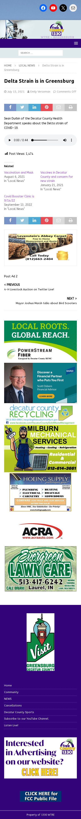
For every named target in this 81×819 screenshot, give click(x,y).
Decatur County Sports (19, 712)
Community (11, 692)
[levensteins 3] (40, 259)
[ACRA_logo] (40, 536)
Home (8, 685)
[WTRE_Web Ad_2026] (40, 360)
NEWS (8, 698)
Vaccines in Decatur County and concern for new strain (56, 177)
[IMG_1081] (40, 469)
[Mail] (73, 8)
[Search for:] (40, 53)
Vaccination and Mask (18, 172)
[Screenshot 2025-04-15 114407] (40, 590)
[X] (63, 8)
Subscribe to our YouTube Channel (26, 718)
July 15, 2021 (16, 91)
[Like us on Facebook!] (43, 8)
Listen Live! (11, 725)
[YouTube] (53, 8)
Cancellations (13, 705)
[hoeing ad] (40, 509)
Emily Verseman (40, 91)
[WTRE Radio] (40, 36)
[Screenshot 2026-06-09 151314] (40, 422)
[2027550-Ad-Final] (40, 400)
